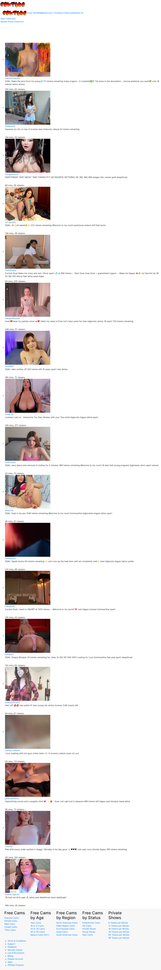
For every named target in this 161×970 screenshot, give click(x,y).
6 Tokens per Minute (118, 922)
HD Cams (86, 926)
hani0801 (9, 366)
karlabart (9, 654)
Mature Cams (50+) (39, 935)
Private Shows (89, 929)
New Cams (87, 935)
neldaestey (10, 126)
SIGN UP (79, 13)
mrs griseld (10, 222)
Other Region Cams (65, 926)
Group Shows (88, 932)
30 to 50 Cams (37, 932)
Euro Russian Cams (65, 929)
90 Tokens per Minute (118, 938)
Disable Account (15, 959)
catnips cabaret (12, 750)
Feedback (12, 947)
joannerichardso (12, 78)
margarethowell (12, 318)
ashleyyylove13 (12, 702)
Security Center (15, 950)
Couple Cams (10, 927)
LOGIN (72, 13)
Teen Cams (35, 922)
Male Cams (9, 924)
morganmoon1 (11, 174)
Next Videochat (8, 18)
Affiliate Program (16, 965)
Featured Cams (11, 918)
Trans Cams (10, 930)
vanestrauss (10, 270)
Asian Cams (62, 932)
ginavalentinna (12, 798)
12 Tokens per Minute (118, 926)
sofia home (10, 462)
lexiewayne (10, 558)
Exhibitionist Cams (91, 922)
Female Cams (10, 921)
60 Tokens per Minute (118, 935)
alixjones (9, 510)
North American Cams (66, 922)
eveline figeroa (12, 894)
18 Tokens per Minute (118, 929)
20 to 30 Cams (37, 929)
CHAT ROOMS (34, 13)
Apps (10, 962)
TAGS (66, 13)
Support (11, 944)
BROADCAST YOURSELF (52, 13)
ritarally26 (10, 606)
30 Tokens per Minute (118, 932)
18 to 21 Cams (37, 926)
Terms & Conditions (17, 941)
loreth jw (9, 414)
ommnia (9, 846)
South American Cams (66, 935)
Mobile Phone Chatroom (12, 21)
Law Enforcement (16, 953)
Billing (10, 956)
